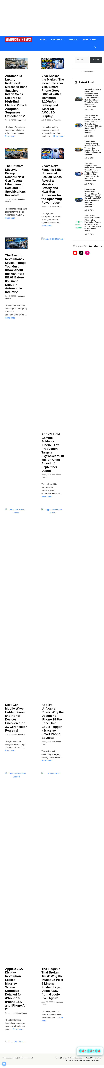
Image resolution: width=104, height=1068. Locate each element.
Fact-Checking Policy (78, 1060)
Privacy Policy (67, 1058)
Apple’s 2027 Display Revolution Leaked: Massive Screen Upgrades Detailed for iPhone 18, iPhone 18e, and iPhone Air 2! (16, 989)
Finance (73, 39)
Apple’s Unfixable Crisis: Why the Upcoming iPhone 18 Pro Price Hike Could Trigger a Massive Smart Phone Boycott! (52, 721)
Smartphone (89, 39)
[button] (95, 47)
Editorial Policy (94, 1060)
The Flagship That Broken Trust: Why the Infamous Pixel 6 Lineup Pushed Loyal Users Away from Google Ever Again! (52, 983)
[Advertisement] (52, 18)
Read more (10, 136)
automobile (57, 39)
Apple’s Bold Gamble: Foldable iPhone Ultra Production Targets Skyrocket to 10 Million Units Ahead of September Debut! (92, 223)
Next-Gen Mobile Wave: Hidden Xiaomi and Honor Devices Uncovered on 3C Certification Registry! (16, 717)
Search (96, 60)
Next (22, 1042)
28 (16, 1042)
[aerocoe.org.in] (18, 39)
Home (43, 39)
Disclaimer (79, 1058)
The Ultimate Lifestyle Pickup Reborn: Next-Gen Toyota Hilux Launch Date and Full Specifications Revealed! (15, 180)
